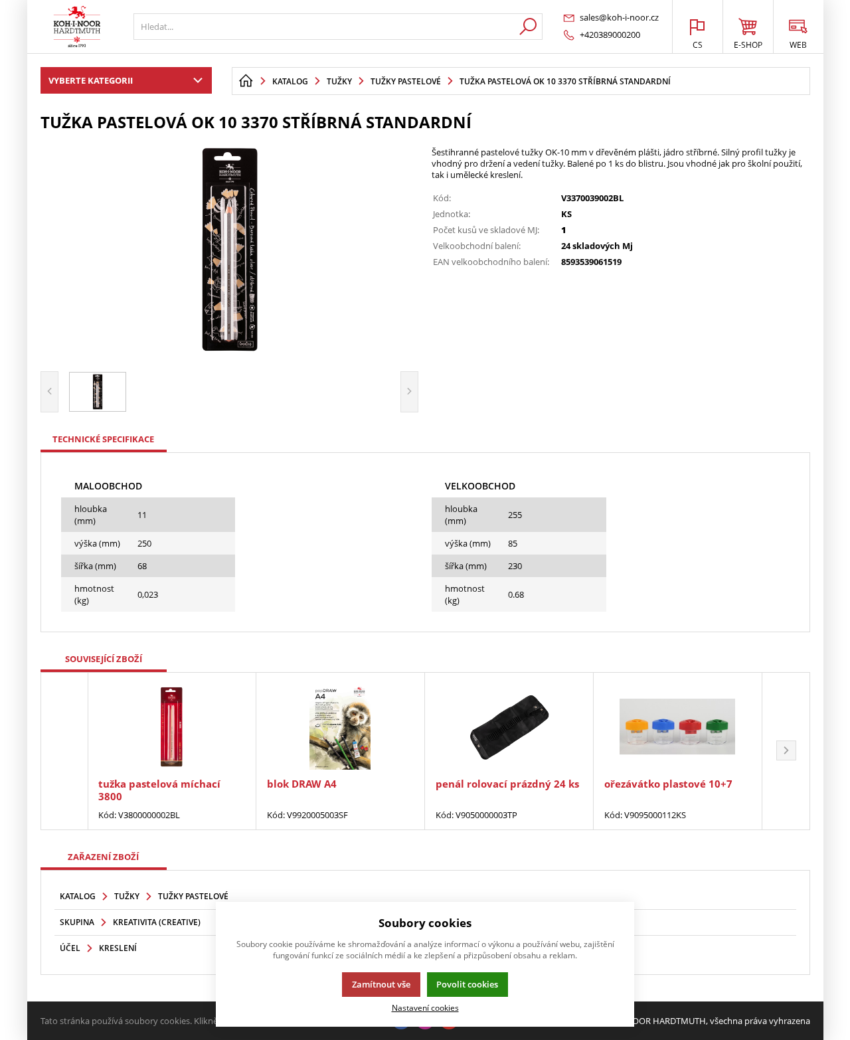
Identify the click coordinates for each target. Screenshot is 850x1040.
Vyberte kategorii (90, 80)
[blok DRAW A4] (340, 726)
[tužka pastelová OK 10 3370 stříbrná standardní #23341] (230, 249)
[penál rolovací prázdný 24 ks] (509, 726)
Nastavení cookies (425, 1007)
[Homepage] (245, 81)
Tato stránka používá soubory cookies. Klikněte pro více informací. (170, 1021)
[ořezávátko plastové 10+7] (677, 726)
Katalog (78, 896)
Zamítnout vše (381, 984)
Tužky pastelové (193, 896)
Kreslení (118, 948)
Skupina (77, 922)
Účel (70, 948)
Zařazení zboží (103, 857)
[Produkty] (77, 26)
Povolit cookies (467, 984)
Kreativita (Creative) (157, 922)
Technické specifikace (103, 439)
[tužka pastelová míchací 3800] (171, 726)
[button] (786, 751)
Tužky (126, 896)
